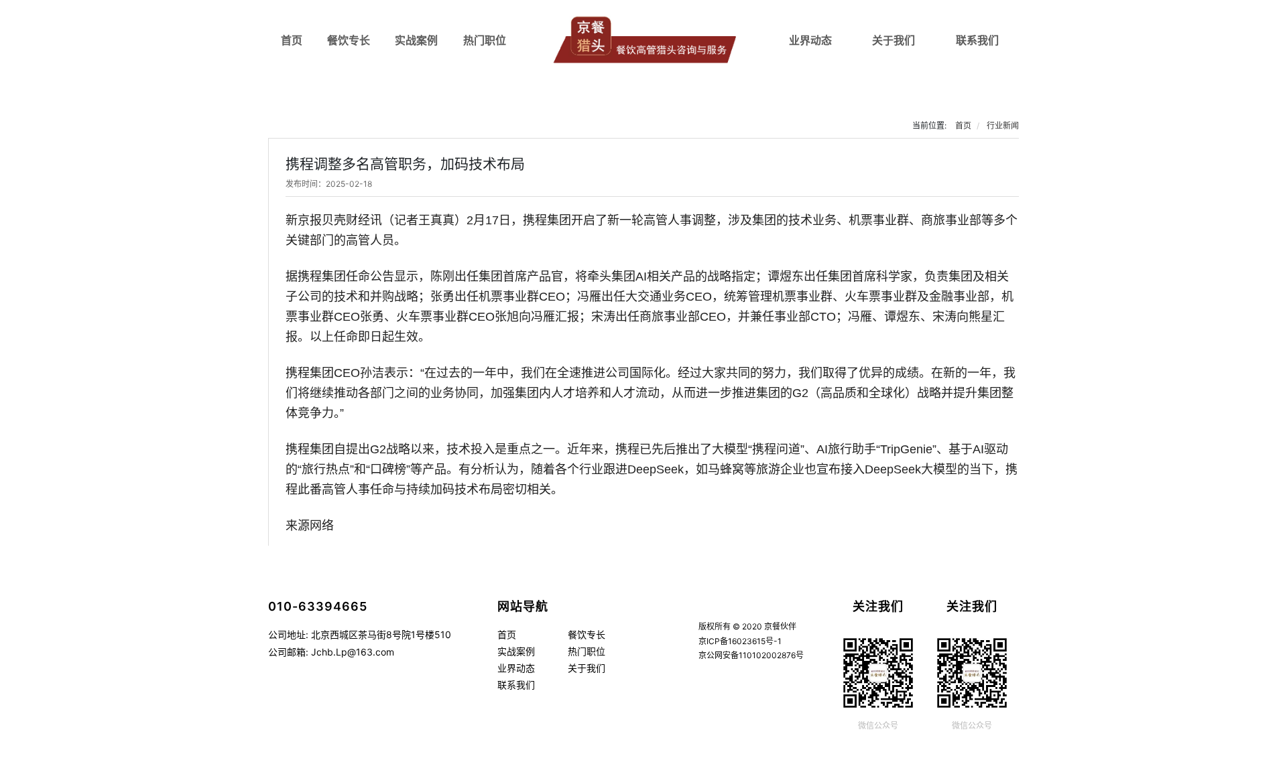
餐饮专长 (348, 40)
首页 (291, 40)
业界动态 (810, 40)
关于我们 (893, 40)
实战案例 (416, 40)
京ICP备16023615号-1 (740, 641)
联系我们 (977, 40)
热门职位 (484, 40)
